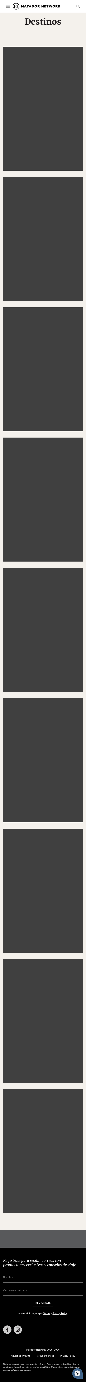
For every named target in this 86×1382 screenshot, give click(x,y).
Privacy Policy (60, 1313)
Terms (46, 1313)
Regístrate (43, 1303)
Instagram (18, 1329)
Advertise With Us (20, 1355)
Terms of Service (45, 1355)
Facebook (7, 1329)
